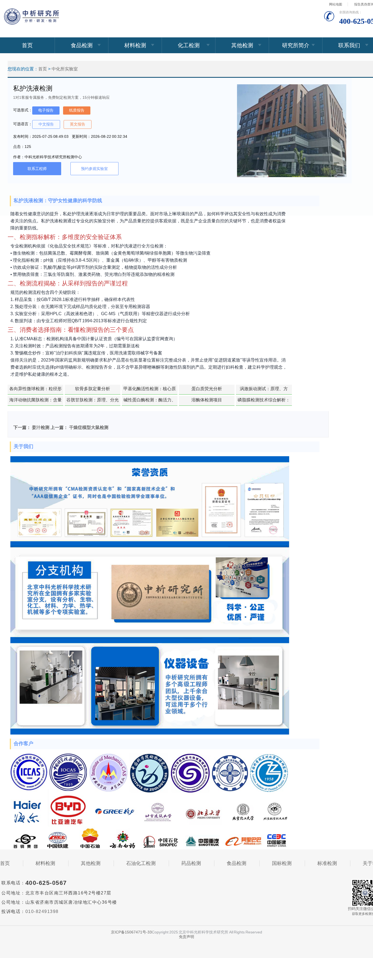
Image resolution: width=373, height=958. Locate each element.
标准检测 (327, 863)
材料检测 (135, 45)
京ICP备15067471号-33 (131, 932)
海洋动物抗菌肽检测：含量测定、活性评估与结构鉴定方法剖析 (35, 402)
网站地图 (335, 4)
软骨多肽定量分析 (92, 388)
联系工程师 (37, 168)
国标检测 (282, 863)
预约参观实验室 (94, 168)
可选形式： (22, 110)
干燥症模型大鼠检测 (88, 427)
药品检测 (191, 863)
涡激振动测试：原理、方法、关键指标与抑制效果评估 (264, 390)
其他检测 (242, 45)
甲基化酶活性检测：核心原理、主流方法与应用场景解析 (149, 390)
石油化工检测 (141, 863)
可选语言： (22, 124)
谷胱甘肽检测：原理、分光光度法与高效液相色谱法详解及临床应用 (92, 402)
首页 (27, 45)
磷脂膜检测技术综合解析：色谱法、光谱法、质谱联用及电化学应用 (264, 402)
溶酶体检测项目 (206, 400)
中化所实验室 (65, 69)
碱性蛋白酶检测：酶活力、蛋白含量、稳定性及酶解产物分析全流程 (149, 402)
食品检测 (82, 45)
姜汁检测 (40, 427)
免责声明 (186, 937)
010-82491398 (42, 911)
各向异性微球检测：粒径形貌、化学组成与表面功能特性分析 (35, 390)
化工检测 (189, 45)
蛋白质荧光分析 (206, 388)
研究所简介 (295, 45)
